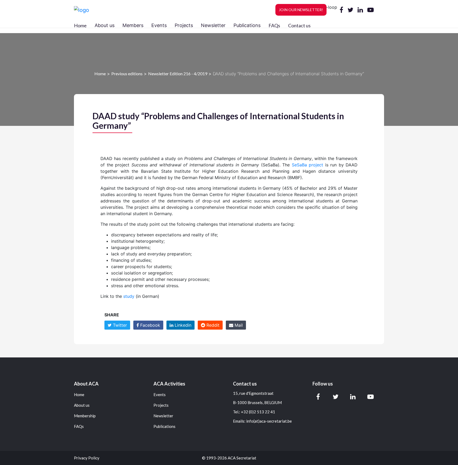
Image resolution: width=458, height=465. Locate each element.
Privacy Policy (86, 458)
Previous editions (127, 73)
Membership (85, 416)
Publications (164, 426)
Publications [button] (247, 25)
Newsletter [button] (213, 25)
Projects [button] (184, 25)
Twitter (119, 325)
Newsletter (163, 416)
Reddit (212, 325)
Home (80, 25)
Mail (238, 325)
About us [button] (104, 25)
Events (159, 395)
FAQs (274, 25)
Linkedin (182, 325)
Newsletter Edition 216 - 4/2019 (177, 73)
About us (82, 405)
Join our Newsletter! (301, 9)
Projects (161, 405)
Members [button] (132, 25)
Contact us (299, 25)
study (128, 296)
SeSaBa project (307, 164)
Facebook (149, 325)
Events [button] (159, 25)
